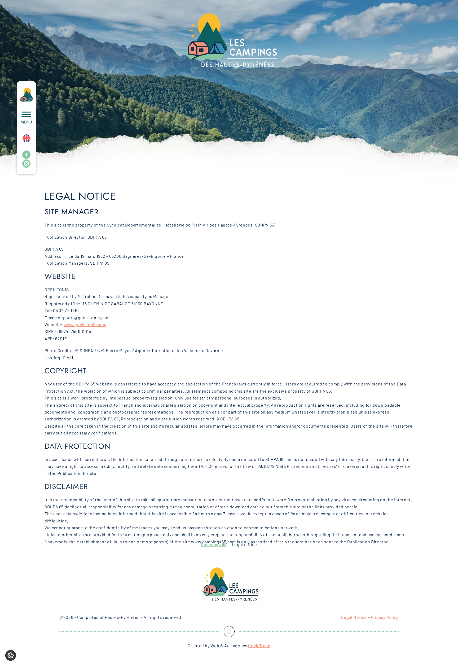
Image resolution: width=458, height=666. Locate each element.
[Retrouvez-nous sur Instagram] (26, 164)
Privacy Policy (385, 617)
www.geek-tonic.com (85, 324)
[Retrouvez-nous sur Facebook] (26, 155)
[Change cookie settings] (10, 655)
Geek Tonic (259, 645)
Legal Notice (354, 617)
